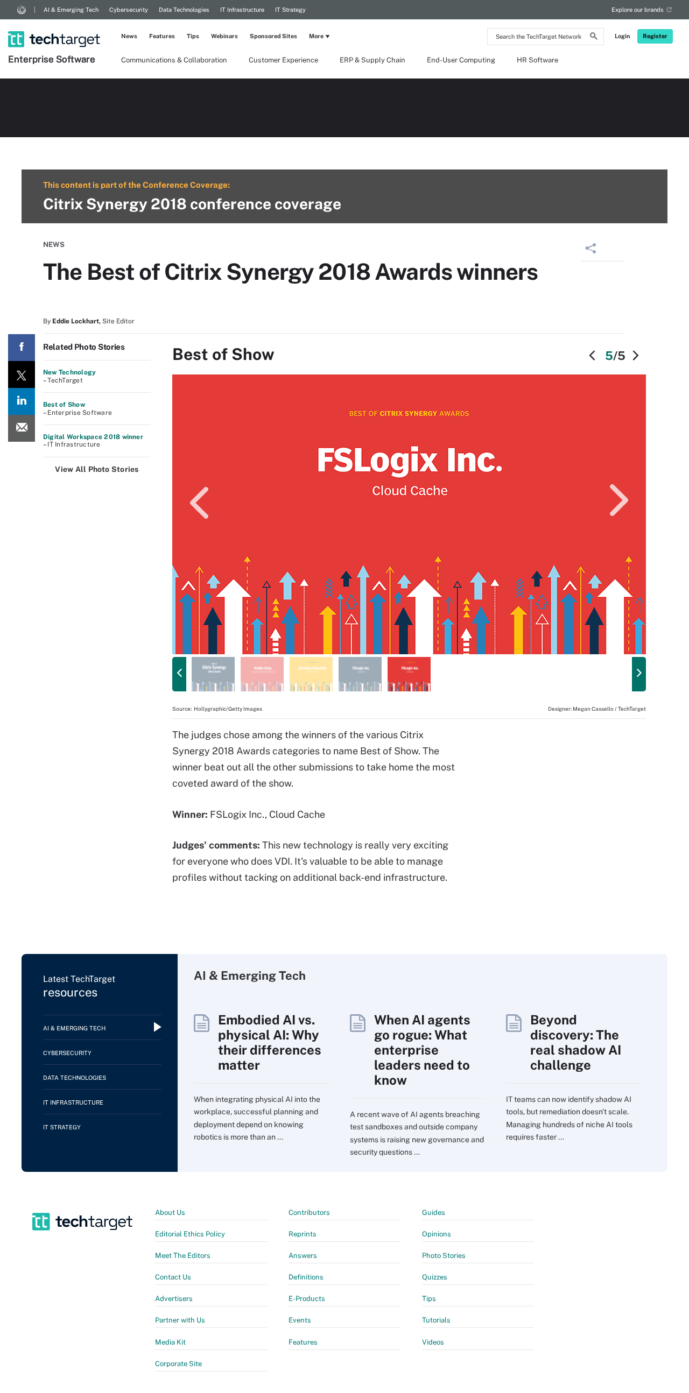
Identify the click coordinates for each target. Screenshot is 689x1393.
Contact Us (173, 1277)
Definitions (306, 1277)
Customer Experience (283, 60)
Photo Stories (444, 1255)
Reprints (303, 1234)
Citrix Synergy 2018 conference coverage (192, 204)
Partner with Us (180, 1320)
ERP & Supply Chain (372, 60)
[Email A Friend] (21, 428)
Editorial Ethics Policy (190, 1234)
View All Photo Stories (96, 469)
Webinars (224, 36)
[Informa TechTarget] (21, 9)
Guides (433, 1212)
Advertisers (174, 1299)
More (316, 36)
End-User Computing (461, 60)
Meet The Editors (182, 1255)
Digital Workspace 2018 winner (93, 437)
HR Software (537, 60)
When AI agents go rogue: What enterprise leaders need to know (422, 1049)
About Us (170, 1212)
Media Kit (170, 1342)
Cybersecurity (128, 9)
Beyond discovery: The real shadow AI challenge (575, 1042)
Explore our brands (637, 9)
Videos (433, 1342)
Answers (303, 1255)
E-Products (307, 1299)
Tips (193, 36)
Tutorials (436, 1320)
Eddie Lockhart (75, 321)
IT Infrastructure (242, 9)
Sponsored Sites (273, 36)
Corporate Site (178, 1364)
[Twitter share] (21, 374)
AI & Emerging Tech (71, 9)
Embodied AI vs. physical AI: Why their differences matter (269, 1042)
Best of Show (64, 404)
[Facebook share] (21, 347)
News (129, 36)
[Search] (593, 38)
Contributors (309, 1212)
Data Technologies (184, 9)
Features (162, 36)
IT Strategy (290, 9)
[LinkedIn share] (21, 401)
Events (300, 1320)
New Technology (69, 372)
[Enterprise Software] (55, 25)
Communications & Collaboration (174, 60)
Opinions (436, 1234)
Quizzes (434, 1277)
